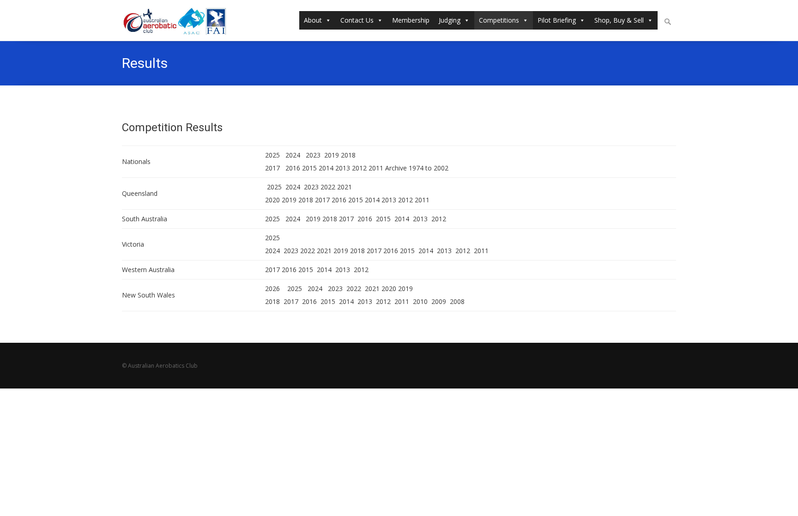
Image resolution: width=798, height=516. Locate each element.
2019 (331, 155)
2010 (420, 301)
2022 (327, 186)
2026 (272, 288)
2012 (359, 168)
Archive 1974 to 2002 (417, 168)
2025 (273, 155)
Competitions (499, 20)
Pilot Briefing (557, 20)
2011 (376, 168)
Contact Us (357, 20)
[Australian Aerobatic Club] (179, 20)
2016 (292, 168)
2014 (326, 168)
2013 (342, 168)
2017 (274, 168)
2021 (344, 186)
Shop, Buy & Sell (619, 20)
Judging (449, 20)
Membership (410, 20)
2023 (314, 155)
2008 (457, 301)
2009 (438, 301)
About (313, 20)
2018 (348, 155)
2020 (272, 199)
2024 (292, 155)
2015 (309, 168)
